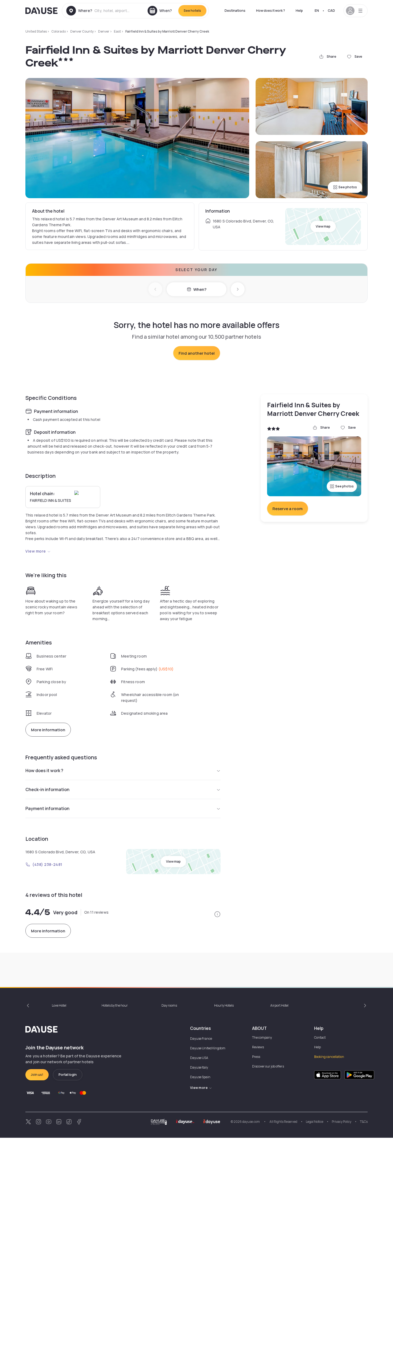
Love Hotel (59, 1005)
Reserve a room (287, 508)
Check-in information (47, 789)
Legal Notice (314, 1121)
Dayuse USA (199, 1057)
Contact (320, 1037)
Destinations (235, 10)
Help (299, 10)
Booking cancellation (329, 1056)
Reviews (258, 1047)
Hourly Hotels (224, 1005)
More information (48, 730)
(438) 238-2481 (47, 864)
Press (256, 1056)
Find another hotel (197, 353)
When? (199, 289)
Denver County (82, 31)
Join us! (37, 1074)
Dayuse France (201, 1038)
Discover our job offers (268, 1066)
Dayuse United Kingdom (207, 1048)
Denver (103, 31)
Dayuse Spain (200, 1077)
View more (35, 551)
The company (262, 1037)
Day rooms (169, 1005)
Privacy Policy (341, 1121)
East (117, 31)
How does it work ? (270, 10)
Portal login (68, 1074)
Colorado (58, 31)
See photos (347, 187)
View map (323, 226)
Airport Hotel (279, 1005)
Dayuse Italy (199, 1067)
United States (36, 31)
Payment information (47, 808)
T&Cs (364, 1121)
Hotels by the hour (115, 1005)
